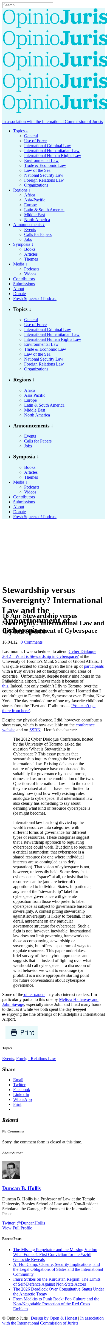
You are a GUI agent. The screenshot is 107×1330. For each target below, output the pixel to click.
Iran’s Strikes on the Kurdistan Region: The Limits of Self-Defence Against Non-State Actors (56, 1281)
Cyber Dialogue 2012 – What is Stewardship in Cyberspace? (49, 654)
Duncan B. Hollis (21, 1188)
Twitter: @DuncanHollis (23, 1223)
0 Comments (32, 642)
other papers (34, 994)
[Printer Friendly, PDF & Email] (21, 1037)
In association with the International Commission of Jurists (52, 121)
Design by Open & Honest (54, 1318)
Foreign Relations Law (36, 1058)
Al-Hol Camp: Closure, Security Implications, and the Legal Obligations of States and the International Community (58, 1269)
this (5, 686)
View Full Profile (17, 1228)
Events (8, 1058)
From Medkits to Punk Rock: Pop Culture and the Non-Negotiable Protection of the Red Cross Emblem (56, 1304)
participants (94, 666)
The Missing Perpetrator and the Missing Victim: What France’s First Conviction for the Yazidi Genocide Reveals (55, 1254)
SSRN (35, 729)
